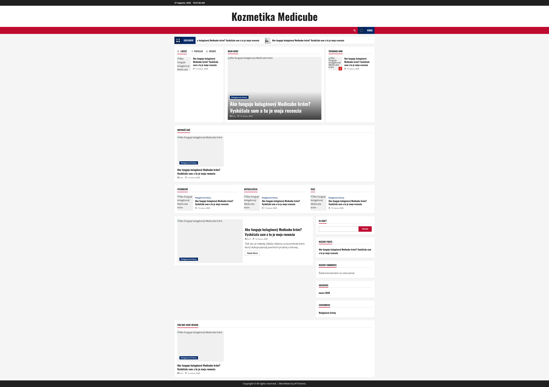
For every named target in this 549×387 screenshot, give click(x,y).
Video (369, 30)
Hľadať (323, 221)
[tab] (184, 52)
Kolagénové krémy (239, 97)
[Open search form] (355, 30)
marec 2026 (324, 293)
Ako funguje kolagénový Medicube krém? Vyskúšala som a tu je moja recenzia (219, 40)
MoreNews (285, 383)
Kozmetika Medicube (274, 16)
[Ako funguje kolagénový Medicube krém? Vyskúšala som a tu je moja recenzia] (274, 88)
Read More (253, 254)
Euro (234, 116)
